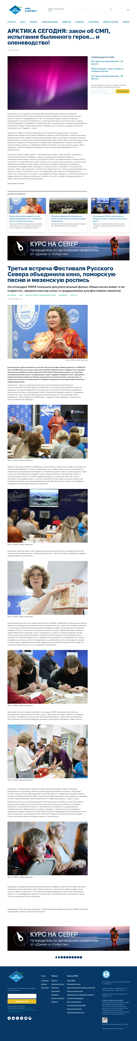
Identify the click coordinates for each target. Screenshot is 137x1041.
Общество (66, 22)
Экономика (94, 22)
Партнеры (45, 987)
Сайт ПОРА (71, 980)
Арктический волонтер (75, 1012)
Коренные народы (50, 22)
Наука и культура (57, 998)
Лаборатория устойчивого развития (80, 995)
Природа (33, 22)
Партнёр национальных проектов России (115, 1024)
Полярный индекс (73, 984)
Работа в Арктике (110, 22)
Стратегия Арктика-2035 (76, 1005)
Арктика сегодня (57, 984)
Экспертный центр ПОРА (115, 1000)
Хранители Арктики (74, 1009)
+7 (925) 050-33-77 (120, 990)
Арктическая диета (74, 1002)
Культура (11, 22)
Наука (22, 22)
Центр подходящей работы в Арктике (81, 987)
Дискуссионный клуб (75, 991)
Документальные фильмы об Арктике (41, 295)
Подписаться (123, 91)
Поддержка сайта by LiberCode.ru (113, 1028)
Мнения (126, 22)
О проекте (45, 980)
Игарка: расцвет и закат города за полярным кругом (107, 69)
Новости (54, 980)
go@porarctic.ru (107, 996)
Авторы (44, 984)
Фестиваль (11, 295)
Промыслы (63, 295)
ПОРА (21, 295)
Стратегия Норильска (75, 998)
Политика (79, 22)
